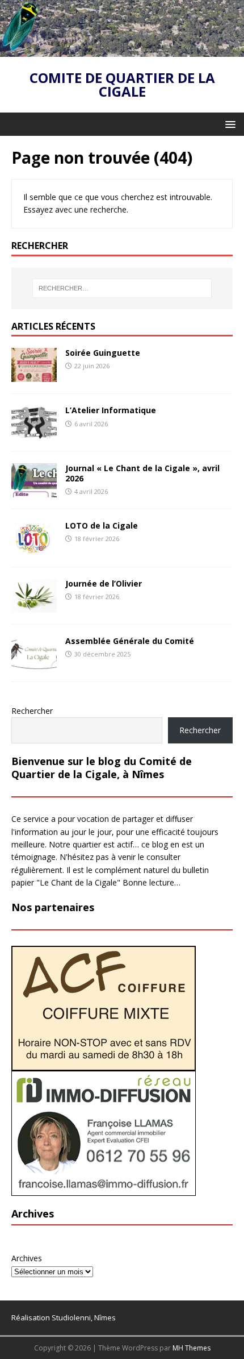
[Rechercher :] (122, 288)
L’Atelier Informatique (110, 410)
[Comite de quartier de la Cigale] (122, 49)
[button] (228, 123)
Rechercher (32, 710)
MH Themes (192, 1348)
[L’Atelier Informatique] (34, 432)
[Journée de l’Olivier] (34, 606)
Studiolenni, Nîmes (84, 1317)
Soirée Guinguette (102, 352)
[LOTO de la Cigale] (34, 548)
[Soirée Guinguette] (34, 375)
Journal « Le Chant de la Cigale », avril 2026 (142, 473)
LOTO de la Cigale (101, 525)
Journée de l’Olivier (103, 583)
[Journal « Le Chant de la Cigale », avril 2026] (34, 490)
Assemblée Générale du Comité (129, 640)
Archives (26, 1258)
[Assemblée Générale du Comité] (34, 663)
